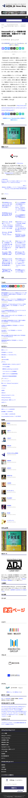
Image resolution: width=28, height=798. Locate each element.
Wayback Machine (9, 173)
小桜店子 (9, 438)
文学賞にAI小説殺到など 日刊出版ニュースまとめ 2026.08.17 (12, 326)
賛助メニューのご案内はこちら (14, 692)
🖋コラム (3, 362)
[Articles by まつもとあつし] (3, 493)
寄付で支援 (3, 769)
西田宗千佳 (9, 475)
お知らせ (3, 392)
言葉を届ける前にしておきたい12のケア (11, 364)
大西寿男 (9, 483)
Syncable (3, 711)
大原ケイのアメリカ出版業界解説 (9, 373)
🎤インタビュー (5, 378)
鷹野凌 (8, 423)
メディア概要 (4, 733)
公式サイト (3, 402)
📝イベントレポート (6, 381)
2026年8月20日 (5, 313)
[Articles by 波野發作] (3, 471)
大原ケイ (9, 430)
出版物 (2, 390)
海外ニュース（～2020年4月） (8, 409)
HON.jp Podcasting (6, 397)
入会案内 (3, 767)
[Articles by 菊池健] (3, 516)
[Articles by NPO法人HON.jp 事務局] (3, 456)
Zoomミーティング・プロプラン (10, 713)
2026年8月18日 (5, 323)
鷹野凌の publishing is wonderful (9, 369)
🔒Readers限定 (5, 359)
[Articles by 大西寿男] (3, 486)
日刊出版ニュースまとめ (6, 352)
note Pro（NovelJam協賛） (15, 709)
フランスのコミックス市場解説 (9, 371)
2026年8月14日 (5, 343)
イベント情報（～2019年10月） (8, 414)
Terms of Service (18, 796)
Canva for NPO (7, 708)
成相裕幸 (9, 460)
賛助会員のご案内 (5, 742)
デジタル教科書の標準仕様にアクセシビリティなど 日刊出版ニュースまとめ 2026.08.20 (13, 311)
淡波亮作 (21, 698)
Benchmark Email (13, 706)
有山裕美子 (9, 498)
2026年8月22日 (5, 302)
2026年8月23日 (5, 297)
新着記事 (3, 289)
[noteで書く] (23, 48)
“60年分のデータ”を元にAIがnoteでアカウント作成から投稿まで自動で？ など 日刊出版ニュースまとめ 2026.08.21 (13, 305)
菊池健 (8, 513)
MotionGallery (4, 709)
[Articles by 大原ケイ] (3, 433)
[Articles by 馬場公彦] (3, 448)
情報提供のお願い (5, 744)
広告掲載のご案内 (5, 740)
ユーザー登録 (4, 751)
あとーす (3, 698)
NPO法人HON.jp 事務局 (12, 453)
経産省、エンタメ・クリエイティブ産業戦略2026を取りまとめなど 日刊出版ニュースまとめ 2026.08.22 (13, 299)
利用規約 (3, 753)
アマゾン (6, 194)
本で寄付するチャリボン (12, 714)
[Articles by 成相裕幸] (3, 463)
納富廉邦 (9, 505)
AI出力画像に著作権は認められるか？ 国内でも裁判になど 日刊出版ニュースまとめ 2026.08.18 (13, 321)
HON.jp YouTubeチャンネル (7, 395)
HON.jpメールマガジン (6, 735)
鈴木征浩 (8, 698)
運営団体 (3, 765)
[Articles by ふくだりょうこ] (3, 523)
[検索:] (14, 20)
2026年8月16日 (5, 333)
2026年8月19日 (5, 318)
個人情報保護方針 (5, 756)
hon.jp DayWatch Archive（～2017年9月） (11, 416)
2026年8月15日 (5, 338)
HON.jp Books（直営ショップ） (8, 400)
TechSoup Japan (11, 711)
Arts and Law (4, 706)
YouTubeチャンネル (5, 747)
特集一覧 (3, 357)
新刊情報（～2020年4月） (7, 411)
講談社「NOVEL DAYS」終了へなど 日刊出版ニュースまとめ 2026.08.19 (13, 316)
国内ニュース (4, 350)
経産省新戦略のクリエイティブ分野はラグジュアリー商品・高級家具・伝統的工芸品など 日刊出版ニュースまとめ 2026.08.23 (13, 294)
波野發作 (9, 468)
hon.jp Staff (15, 40)
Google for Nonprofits (17, 708)
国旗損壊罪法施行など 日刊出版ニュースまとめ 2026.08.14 (12, 341)
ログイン (3, 758)
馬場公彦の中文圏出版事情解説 (9, 376)
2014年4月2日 (6, 40)
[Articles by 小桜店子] (3, 441)
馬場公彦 (9, 445)
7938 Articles (20, 163)
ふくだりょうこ (10, 520)
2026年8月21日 (5, 308)
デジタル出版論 (5, 366)
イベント (3, 388)
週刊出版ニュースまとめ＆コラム (8, 354)
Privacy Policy (10, 796)
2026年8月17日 (5, 328)
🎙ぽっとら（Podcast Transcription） (10, 383)
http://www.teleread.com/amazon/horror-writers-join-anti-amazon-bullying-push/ (14, 108)
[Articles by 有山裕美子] (3, 501)
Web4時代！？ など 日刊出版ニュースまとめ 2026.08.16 (11, 331)
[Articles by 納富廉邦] (3, 508)
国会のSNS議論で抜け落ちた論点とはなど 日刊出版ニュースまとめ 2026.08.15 (13, 336)
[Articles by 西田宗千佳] (3, 478)
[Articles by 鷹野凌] (3, 426)
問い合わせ (3, 771)
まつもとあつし (10, 490)
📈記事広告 (4, 385)
